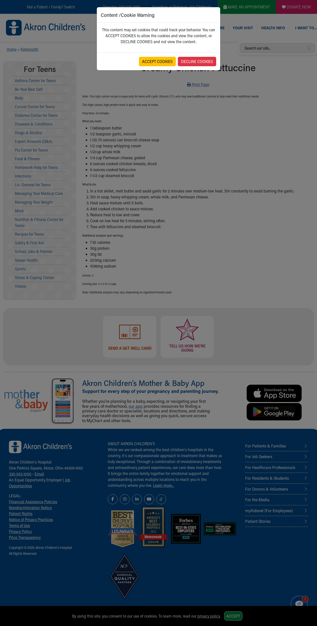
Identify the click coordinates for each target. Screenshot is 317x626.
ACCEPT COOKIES (157, 61)
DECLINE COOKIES (197, 61)
